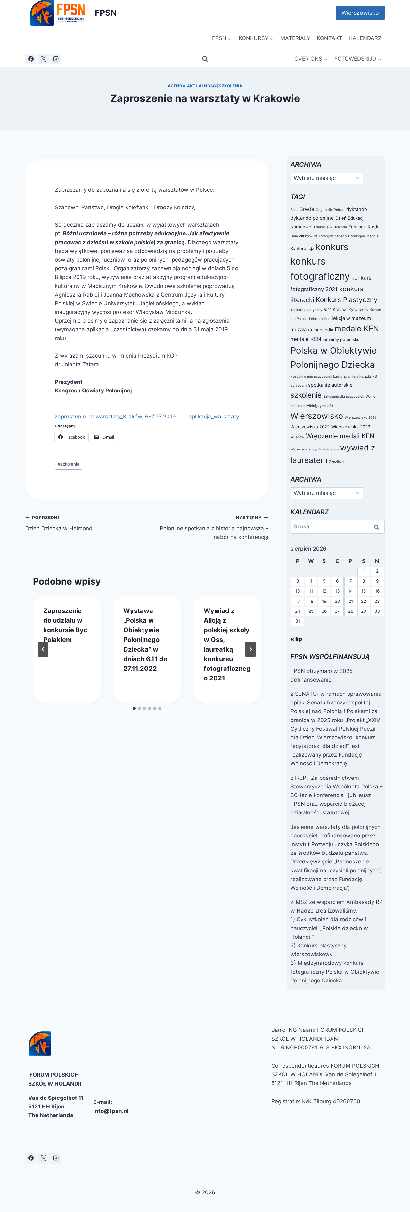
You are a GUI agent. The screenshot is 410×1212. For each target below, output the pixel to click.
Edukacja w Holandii (330, 227)
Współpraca (300, 449)
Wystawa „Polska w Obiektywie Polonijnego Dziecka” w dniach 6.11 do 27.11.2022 (145, 639)
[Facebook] (30, 59)
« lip (296, 639)
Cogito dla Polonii (330, 210)
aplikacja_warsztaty (214, 416)
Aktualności (202, 85)
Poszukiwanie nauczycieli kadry (316, 377)
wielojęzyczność (319, 406)
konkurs (332, 246)
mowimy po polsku (341, 339)
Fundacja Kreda (363, 226)
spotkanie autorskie (330, 385)
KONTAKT (329, 38)
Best (294, 210)
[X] (43, 59)
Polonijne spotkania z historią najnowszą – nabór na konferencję (214, 528)
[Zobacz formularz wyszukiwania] (205, 59)
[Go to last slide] (43, 649)
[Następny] (250, 649)
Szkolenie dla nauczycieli (343, 396)
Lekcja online (319, 319)
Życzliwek (337, 462)
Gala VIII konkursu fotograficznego (319, 236)
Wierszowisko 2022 (310, 426)
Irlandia (372, 236)
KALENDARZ (365, 38)
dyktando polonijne (312, 218)
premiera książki (357, 377)
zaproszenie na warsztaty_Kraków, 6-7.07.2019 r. (118, 416)
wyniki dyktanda (325, 449)
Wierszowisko (360, 12)
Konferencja (302, 248)
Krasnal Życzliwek (350, 309)
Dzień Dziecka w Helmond (59, 523)
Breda (306, 209)
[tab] (134, 708)
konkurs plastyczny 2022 (311, 310)
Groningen (356, 236)
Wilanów (297, 437)
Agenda (177, 85)
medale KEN (357, 328)
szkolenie (68, 464)
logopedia (323, 329)
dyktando (356, 209)
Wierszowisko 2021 (360, 418)
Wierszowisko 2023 (350, 426)
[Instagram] (55, 59)
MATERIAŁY (295, 38)
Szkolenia (230, 85)
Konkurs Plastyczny (347, 300)
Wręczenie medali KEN (340, 436)
